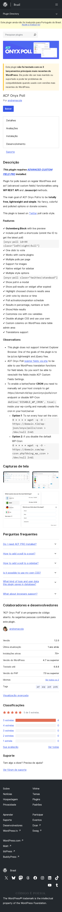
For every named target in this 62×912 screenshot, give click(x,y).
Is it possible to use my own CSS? (22, 572)
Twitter (33, 213)
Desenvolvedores (12, 825)
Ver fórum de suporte (14, 769)
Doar (37, 825)
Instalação (12, 136)
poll (49, 687)
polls (55, 687)
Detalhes (11, 120)
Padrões (37, 804)
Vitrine (36, 788)
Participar (38, 814)
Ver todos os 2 (52, 680)
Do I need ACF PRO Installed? (20, 544)
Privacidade (9, 804)
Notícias (7, 794)
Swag (37, 830)
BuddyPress (11, 856)
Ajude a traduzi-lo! (31, 24)
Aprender (8, 814)
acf (38, 687)
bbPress (9, 851)
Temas (36, 794)
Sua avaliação (10, 746)
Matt (7, 846)
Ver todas (53, 746)
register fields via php (36, 360)
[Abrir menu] (57, 4)
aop (43, 687)
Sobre (6, 788)
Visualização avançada (15, 695)
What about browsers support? (20, 593)
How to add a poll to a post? (19, 553)
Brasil (13, 870)
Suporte (10, 151)
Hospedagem (10, 799)
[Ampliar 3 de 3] (54, 495)
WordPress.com (13, 840)
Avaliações (12, 128)
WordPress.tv (12, 830)
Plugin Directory (11, 13)
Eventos (37, 819)
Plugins (36, 799)
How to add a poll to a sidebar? (21, 563)
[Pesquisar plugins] (35, 35)
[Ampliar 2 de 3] (54, 475)
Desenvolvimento (15, 143)
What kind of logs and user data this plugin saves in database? (21, 583)
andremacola (15, 100)
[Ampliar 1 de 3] (25, 475)
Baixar (8, 108)
